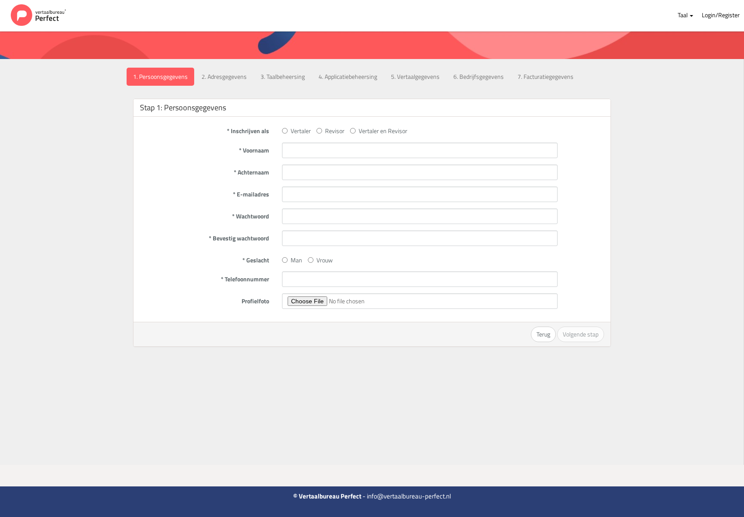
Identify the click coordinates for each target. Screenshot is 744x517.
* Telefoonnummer (245, 278)
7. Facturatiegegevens (546, 76)
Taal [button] (683, 14)
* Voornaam (254, 150)
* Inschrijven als (248, 130)
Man (296, 260)
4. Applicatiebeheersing (348, 76)
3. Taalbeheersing (282, 76)
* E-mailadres (251, 194)
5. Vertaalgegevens (415, 76)
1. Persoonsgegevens (160, 76)
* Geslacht (255, 260)
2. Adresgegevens (224, 76)
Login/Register (721, 14)
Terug (543, 334)
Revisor (334, 130)
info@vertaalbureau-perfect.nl (409, 496)
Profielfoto (255, 300)
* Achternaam (251, 172)
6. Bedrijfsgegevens (478, 76)
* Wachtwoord (250, 216)
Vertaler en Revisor (383, 130)
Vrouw (324, 260)
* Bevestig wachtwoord (239, 238)
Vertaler (301, 130)
